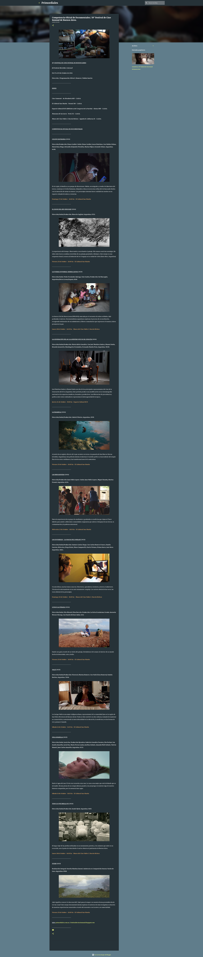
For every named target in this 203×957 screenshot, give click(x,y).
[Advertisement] (127, 69)
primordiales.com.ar (62, 922)
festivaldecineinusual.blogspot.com (82, 922)
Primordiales (50, 2)
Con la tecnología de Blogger (102, 954)
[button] (53, 25)
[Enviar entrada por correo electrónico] (53, 930)
